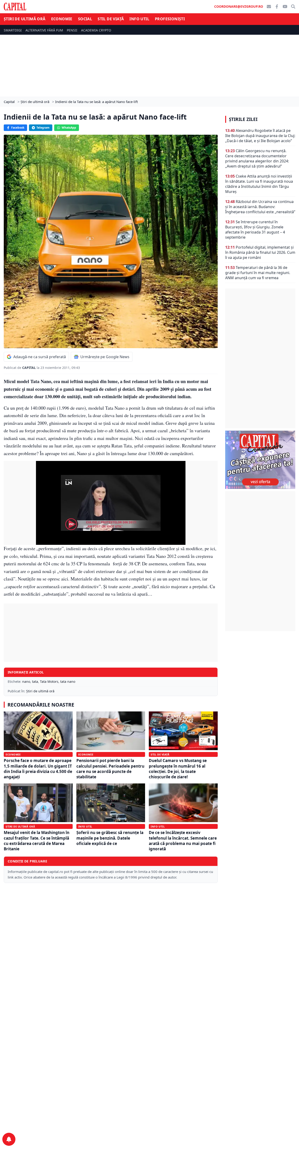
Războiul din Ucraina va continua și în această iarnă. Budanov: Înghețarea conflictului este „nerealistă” (260, 206)
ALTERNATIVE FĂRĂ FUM (44, 30)
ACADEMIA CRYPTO (96, 30)
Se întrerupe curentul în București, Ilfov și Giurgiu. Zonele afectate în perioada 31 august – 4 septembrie (255, 229)
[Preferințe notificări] (8, 1139)
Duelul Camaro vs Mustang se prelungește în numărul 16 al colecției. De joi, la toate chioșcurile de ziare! (178, 768)
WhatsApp (69, 128)
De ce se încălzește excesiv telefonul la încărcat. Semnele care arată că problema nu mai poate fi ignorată (183, 840)
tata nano (67, 681)
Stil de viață (111, 18)
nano (26, 681)
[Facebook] (277, 6)
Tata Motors (49, 681)
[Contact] (269, 6)
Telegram (43, 128)
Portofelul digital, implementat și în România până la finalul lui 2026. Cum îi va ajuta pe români (260, 252)
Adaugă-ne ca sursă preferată (39, 356)
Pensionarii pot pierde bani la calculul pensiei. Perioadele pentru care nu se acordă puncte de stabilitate (110, 768)
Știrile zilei (243, 119)
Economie (61, 18)
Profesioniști (170, 18)
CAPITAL (29, 367)
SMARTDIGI (13, 30)
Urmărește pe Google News (104, 356)
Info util (139, 18)
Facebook (17, 128)
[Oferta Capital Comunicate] (260, 460)
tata (35, 681)
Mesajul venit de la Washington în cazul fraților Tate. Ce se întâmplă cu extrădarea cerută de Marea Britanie (36, 840)
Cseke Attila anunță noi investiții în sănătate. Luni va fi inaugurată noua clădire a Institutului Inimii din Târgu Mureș (259, 184)
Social (85, 18)
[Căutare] (293, 6)
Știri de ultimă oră (25, 18)
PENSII (72, 30)
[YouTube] (285, 6)
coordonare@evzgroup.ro (238, 6)
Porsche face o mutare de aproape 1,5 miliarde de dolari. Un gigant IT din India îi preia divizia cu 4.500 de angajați (38, 768)
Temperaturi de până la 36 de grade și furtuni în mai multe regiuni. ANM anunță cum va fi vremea (257, 272)
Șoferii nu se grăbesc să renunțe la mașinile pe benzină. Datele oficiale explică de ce (109, 838)
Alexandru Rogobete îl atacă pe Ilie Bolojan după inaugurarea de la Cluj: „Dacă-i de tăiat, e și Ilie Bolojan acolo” (260, 135)
